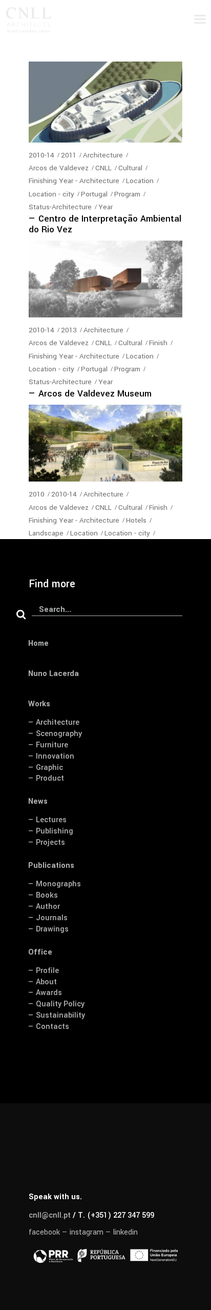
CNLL (103, 168)
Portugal (94, 194)
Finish (158, 343)
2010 (37, 494)
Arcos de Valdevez (59, 168)
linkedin (125, 1232)
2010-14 (41, 155)
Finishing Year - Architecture (74, 181)
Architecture (103, 155)
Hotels (136, 520)
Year (105, 207)
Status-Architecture (60, 207)
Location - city (51, 194)
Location (140, 181)
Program (127, 194)
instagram (86, 1232)
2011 (68, 155)
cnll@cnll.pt (50, 1215)
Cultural (130, 168)
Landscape (46, 533)
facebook (44, 1232)
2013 (69, 330)
